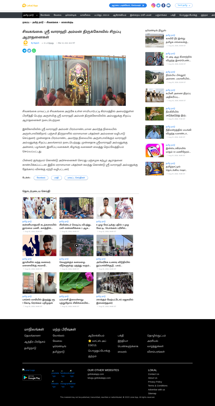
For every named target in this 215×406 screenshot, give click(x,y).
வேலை (57, 341)
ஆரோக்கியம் (96, 336)
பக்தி (121, 336)
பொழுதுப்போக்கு (99, 351)
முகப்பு (25, 22)
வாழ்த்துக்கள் (155, 346)
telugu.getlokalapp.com (99, 378)
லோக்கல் (58, 336)
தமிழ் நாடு (28, 15)
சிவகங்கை (52, 22)
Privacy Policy (155, 382)
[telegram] (24, 52)
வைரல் (122, 352)
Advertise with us (156, 389)
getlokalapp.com (96, 374)
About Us (152, 378)
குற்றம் (92, 356)
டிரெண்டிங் (59, 346)
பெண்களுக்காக (128, 346)
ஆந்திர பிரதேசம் (34, 342)
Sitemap (152, 393)
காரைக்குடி (67, 22)
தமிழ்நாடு (30, 348)
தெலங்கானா (32, 336)
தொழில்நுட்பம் (156, 336)
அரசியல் (152, 341)
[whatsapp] (34, 52)
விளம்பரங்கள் (156, 352)
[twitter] (29, 52)
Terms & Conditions (157, 385)
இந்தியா (123, 341)
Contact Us (153, 374)
